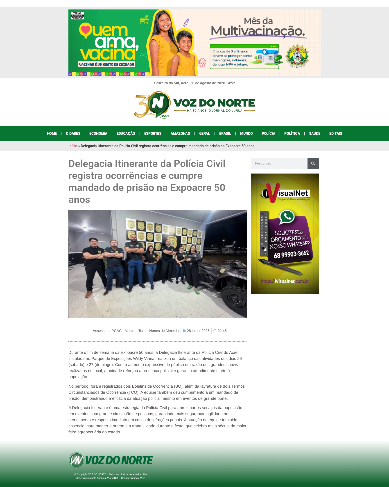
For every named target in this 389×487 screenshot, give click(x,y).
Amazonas (180, 133)
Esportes (152, 133)
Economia (98, 133)
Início (72, 146)
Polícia (268, 133)
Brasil (225, 133)
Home (52, 133)
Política (292, 133)
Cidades (73, 133)
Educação (126, 133)
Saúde (314, 133)
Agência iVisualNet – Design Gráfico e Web (121, 478)
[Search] (313, 163)
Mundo (246, 133)
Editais (335, 133)
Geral (204, 133)
